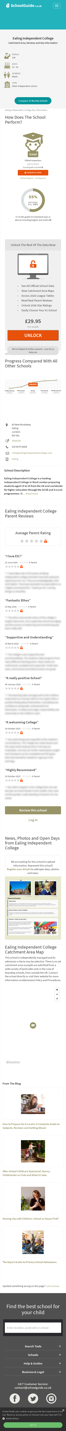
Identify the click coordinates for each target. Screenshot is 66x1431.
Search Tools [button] (33, 1346)
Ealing (15, 458)
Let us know (52, 1286)
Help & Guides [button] (33, 1363)
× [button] (63, 1410)
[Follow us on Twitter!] (33, 1398)
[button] (33, 1418)
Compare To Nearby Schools (33, 100)
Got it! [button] (33, 1425)
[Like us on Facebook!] (14, 1398)
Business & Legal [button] (33, 1372)
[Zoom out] (57, 994)
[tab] (33, 1346)
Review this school (33, 810)
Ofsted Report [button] (27, 178)
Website (16, 440)
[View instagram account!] (51, 1398)
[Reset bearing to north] (57, 999)
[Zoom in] (57, 989)
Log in (33, 820)
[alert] (33, 1419)
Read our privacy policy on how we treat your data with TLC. (34, 1414)
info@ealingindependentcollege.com (32, 452)
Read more (31, 493)
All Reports (40, 178)
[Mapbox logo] (13, 1062)
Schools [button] (33, 1355)
